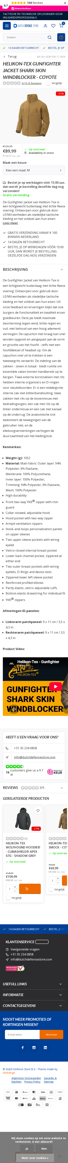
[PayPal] (25, 1092)
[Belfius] (25, 1098)
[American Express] (60, 1098)
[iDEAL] (17, 1092)
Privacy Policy (32, 1081)
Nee (44, 1148)
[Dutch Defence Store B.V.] (26, 25)
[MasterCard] (34, 1092)
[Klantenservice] (42, 942)
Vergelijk (57, 83)
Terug (12, 56)
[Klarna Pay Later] (43, 1098)
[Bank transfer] (8, 1092)
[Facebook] (22, 1047)
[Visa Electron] (8, 1098)
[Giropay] (21, 1105)
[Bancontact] (51, 1092)
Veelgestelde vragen (25, 949)
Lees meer (10, 223)
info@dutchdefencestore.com (34, 757)
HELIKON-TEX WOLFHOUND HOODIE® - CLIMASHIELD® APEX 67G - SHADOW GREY (23, 849)
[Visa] (43, 1092)
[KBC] (34, 1098)
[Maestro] (17, 1098)
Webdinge (9, 1072)
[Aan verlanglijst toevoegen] (38, 810)
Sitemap (49, 1081)
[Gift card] (30, 1105)
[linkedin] (45, 1047)
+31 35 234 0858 (25, 748)
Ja (27, 1148)
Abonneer (51, 1034)
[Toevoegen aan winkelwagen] (30, 889)
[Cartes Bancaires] (47, 1105)
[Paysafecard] (51, 1098)
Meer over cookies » (35, 1158)
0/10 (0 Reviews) (32, 83)
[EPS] (38, 1105)
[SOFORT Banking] (60, 1092)
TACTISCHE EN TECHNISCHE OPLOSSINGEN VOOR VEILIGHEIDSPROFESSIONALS (33, 15)
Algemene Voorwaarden (26, 1078)
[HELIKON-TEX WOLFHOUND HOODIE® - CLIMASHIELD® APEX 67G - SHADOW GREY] (23, 819)
